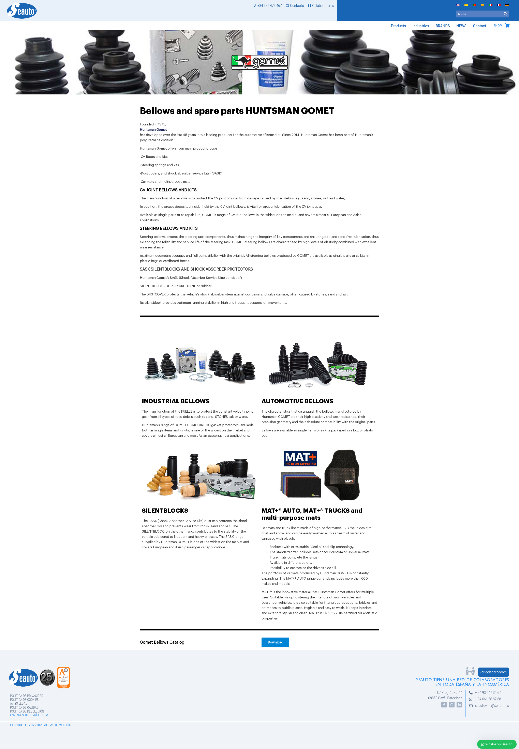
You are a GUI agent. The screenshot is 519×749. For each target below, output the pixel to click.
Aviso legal (18, 703)
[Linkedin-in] (459, 704)
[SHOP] (507, 25)
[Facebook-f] (444, 704)
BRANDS (443, 26)
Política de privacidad (26, 696)
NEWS (461, 26)
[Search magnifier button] (505, 14)
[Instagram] (452, 704)
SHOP (497, 26)
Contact (479, 26)
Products (398, 26)
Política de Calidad (24, 707)
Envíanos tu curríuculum (29, 715)
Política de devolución (27, 711)
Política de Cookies (24, 700)
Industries (421, 26)
